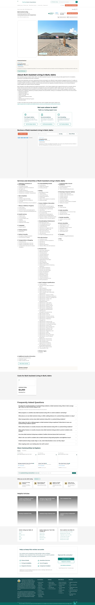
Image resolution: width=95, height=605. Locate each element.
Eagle (20, 539)
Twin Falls (20, 531)
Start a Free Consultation (71, 5)
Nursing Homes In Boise (64, 539)
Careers (60, 591)
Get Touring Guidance (64, 124)
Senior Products (41, 588)
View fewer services (23, 363)
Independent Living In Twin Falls (65, 534)
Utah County (42, 539)
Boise (20, 536)
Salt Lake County (42, 537)
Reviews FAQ (61, 590)
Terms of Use (26, 596)
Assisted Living (19, 62)
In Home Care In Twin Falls (64, 536)
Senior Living (19, 9)
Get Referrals (51, 587)
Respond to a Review (66, 561)
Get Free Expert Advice (31, 124)
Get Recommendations (47, 124)
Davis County (42, 536)
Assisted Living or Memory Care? (47, 513)
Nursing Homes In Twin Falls (65, 533)
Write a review (23, 133)
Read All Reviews (22, 71)
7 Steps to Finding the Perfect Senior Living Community (26, 499)
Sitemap (40, 590)
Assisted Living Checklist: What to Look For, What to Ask (47, 499)
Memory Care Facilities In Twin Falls (66, 531)
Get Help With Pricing (72, 13)
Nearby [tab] (18, 450)
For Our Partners (52, 588)
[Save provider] (77, 9)
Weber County (42, 534)
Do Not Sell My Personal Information (41, 595)
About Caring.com (62, 582)
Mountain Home (22, 534)
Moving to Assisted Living (25, 513)
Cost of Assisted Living (65, 498)
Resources (40, 587)
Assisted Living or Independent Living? (67, 514)
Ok (74, 603)
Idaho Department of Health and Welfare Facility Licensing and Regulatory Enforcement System (38, 104)
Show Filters (72, 133)
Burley (20, 533)
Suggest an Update (66, 558)
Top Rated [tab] (24, 450)
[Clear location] (71, 473)
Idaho (23, 9)
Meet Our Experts (62, 583)
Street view (43, 53)
